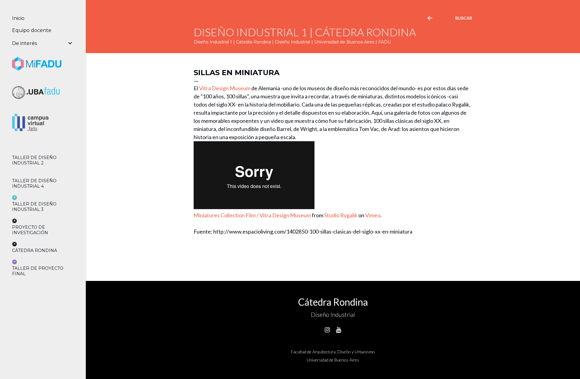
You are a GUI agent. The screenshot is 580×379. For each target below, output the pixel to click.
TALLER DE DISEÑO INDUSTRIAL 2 (34, 160)
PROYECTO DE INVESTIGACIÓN (30, 230)
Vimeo (372, 215)
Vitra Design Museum (224, 88)
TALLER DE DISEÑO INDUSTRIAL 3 (34, 206)
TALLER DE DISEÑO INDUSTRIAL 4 (34, 183)
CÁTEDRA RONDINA (34, 250)
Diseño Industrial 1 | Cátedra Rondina (305, 32)
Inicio (18, 18)
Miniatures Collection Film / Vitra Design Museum (252, 215)
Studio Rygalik (340, 215)
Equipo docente (31, 30)
